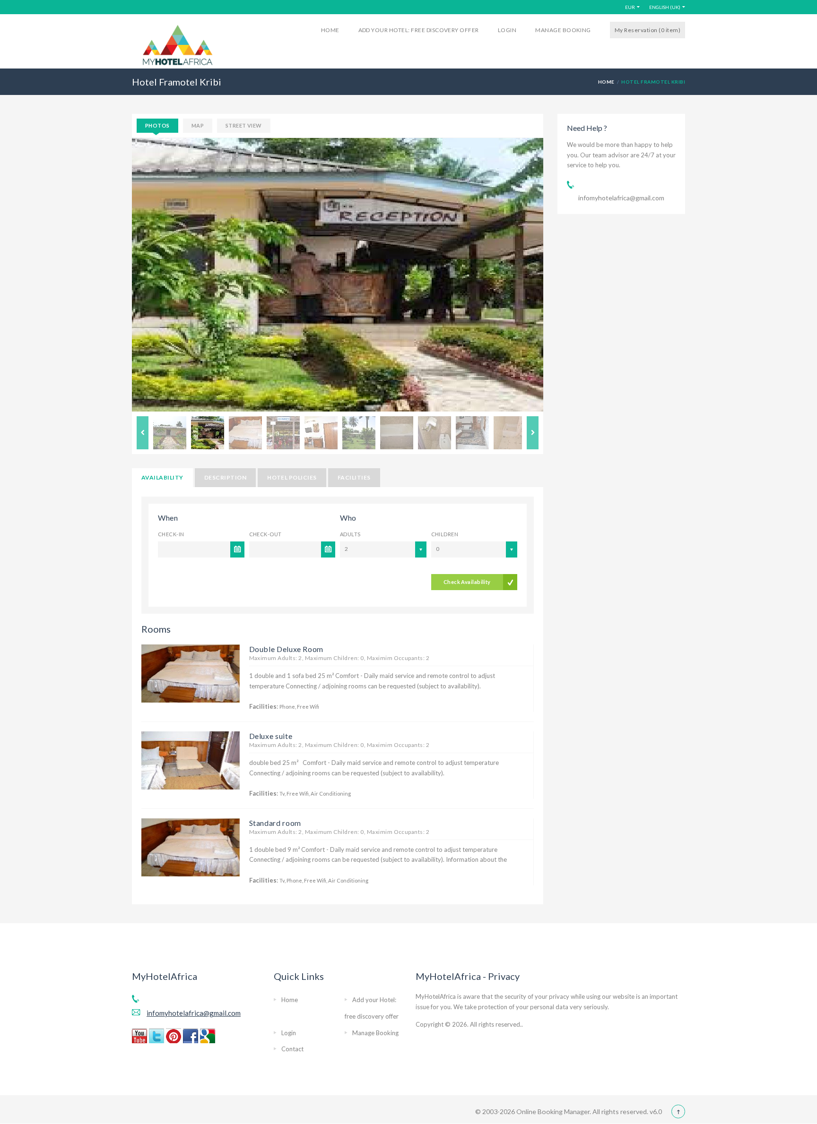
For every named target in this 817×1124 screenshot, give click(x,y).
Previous (142, 432)
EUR (630, 7)
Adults (350, 534)
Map (197, 125)
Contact (292, 1049)
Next (533, 432)
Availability (162, 477)
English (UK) (664, 7)
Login (507, 30)
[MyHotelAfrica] (177, 44)
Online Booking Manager (552, 1111)
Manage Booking (563, 30)
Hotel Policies (292, 477)
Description (225, 477)
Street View (244, 125)
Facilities (354, 477)
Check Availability (467, 582)
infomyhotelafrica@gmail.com (621, 198)
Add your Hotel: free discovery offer (418, 30)
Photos (157, 125)
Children (445, 534)
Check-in (171, 534)
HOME (606, 82)
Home (330, 30)
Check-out (265, 534)
